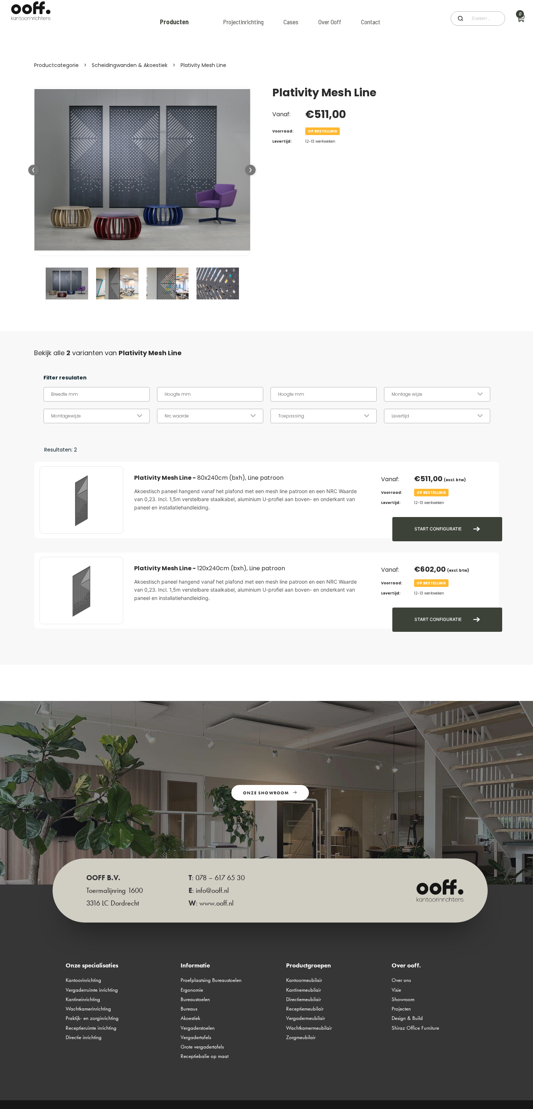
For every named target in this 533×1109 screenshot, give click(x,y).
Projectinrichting (243, 22)
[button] (250, 170)
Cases (291, 22)
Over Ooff (329, 22)
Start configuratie (438, 529)
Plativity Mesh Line (203, 65)
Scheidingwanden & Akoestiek (130, 65)
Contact (370, 22)
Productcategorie (56, 65)
